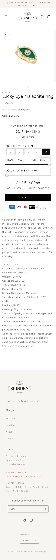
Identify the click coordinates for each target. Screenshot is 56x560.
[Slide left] (21, 86)
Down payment (17, 170)
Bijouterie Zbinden (23, 552)
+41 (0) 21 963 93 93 (17, 472)
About (9, 432)
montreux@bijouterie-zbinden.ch (23, 476)
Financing (13, 160)
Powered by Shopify (39, 552)
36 (46, 152)
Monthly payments (21, 146)
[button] (6, 16)
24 (37, 152)
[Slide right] (34, 86)
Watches (10, 418)
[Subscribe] (45, 508)
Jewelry (10, 425)
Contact (10, 438)
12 (28, 152)
